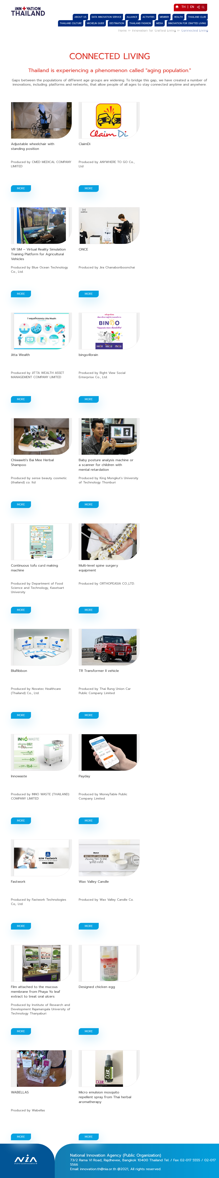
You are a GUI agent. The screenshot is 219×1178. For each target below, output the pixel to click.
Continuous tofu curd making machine (34, 568)
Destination (117, 23)
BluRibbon (19, 670)
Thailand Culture (71, 23)
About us (80, 17)
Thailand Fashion (140, 23)
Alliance (132, 17)
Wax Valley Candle (94, 881)
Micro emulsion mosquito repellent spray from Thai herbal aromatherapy (105, 1097)
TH (183, 6)
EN (192, 6)
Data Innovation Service (106, 17)
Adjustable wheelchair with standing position (32, 146)
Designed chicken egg (97, 986)
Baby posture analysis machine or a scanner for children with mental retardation (106, 464)
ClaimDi (84, 143)
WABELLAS (20, 1092)
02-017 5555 (190, 1160)
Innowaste (19, 776)
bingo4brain (88, 354)
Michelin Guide (95, 23)
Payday (84, 776)
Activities (148, 17)
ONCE (83, 249)
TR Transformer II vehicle (99, 670)
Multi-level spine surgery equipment (98, 568)
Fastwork (18, 881)
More (21, 188)
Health (178, 17)
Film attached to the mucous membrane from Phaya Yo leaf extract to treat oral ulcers (35, 991)
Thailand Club (197, 17)
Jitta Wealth (20, 354)
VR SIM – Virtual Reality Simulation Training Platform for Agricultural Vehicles (38, 254)
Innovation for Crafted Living (187, 23)
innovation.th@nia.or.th (98, 1169)
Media (159, 23)
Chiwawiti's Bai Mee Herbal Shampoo (32, 462)
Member (164, 17)
